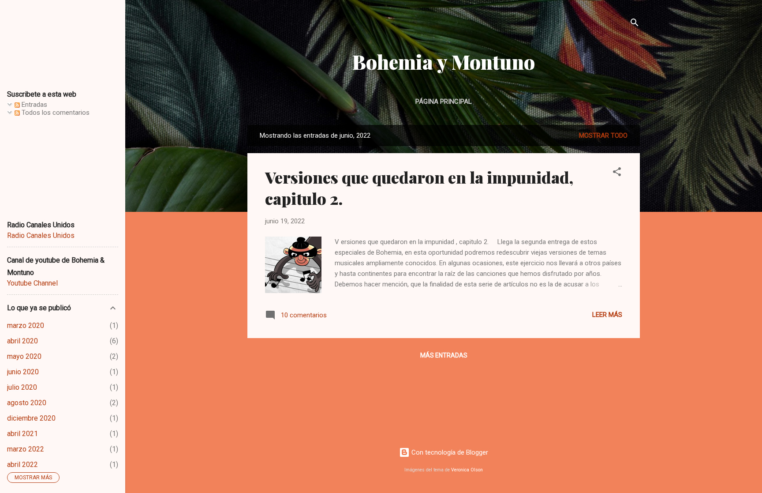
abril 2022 (22, 464)
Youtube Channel (32, 283)
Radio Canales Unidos (41, 235)
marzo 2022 (25, 449)
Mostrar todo (603, 135)
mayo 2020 (24, 356)
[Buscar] (634, 24)
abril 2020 (22, 341)
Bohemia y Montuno (443, 62)
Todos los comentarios (55, 113)
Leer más (607, 315)
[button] (617, 173)
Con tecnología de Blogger (449, 452)
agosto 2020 (26, 403)
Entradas (33, 105)
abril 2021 (22, 433)
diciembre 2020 (31, 418)
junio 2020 (23, 372)
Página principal (443, 101)
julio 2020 (22, 387)
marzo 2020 (25, 325)
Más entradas (443, 355)
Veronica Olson (467, 470)
